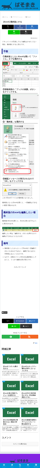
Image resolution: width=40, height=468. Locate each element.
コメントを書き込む (20, 444)
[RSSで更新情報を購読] (29, 337)
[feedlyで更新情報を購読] (11, 337)
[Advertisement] (20, 288)
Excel (5, 312)
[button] (26, 32)
